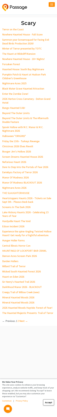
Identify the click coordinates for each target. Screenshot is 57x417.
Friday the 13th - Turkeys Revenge (20, 141)
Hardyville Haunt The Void (16, 221)
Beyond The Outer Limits (16, 113)
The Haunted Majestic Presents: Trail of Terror (27, 313)
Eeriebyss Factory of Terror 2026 (20, 172)
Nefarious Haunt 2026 (14, 162)
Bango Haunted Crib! (13, 108)
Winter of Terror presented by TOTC (22, 48)
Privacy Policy (22, 400)
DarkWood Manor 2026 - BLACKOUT (22, 287)
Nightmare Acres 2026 (14, 187)
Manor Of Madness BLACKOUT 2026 (22, 182)
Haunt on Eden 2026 (13, 276)
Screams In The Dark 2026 (16, 207)
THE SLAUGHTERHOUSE (16, 193)
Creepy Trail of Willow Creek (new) (20, 292)
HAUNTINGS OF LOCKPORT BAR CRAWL (24, 250)
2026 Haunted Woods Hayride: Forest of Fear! (27, 307)
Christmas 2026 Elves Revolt (17, 146)
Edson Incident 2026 (13, 226)
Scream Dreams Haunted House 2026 (22, 156)
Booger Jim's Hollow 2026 (16, 151)
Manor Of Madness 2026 (15, 177)
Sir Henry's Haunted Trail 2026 (18, 281)
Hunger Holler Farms (13, 240)
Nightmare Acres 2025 (14, 83)
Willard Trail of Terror (14, 266)
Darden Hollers (10, 261)
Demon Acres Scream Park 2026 (19, 256)
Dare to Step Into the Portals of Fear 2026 (25, 167)
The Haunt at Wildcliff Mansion (19, 53)
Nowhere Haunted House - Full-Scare (22, 34)
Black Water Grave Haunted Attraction (23, 88)
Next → (23, 321)
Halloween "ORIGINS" (14, 136)
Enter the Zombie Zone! (15, 93)
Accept (48, 402)
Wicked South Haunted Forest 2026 (21, 271)
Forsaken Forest (11, 64)
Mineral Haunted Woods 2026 (18, 297)
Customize (7, 400)
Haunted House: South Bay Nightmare (23, 69)
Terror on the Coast (13, 29)
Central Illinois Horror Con (16, 245)
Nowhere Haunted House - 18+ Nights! (23, 59)
